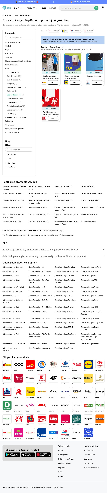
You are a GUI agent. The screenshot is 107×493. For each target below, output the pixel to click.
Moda (16, 15)
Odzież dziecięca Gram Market (40, 307)
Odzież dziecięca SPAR (37, 323)
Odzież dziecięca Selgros (64, 323)
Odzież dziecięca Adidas (64, 287)
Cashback (88, 459)
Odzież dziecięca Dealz (11, 280)
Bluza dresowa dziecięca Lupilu (38, 194)
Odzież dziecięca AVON (37, 287)
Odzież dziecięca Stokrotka (65, 276)
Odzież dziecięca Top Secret (65, 334)
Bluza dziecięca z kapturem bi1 (92, 193)
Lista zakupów (89, 454)
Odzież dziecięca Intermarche (66, 271)
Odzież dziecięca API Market (13, 287)
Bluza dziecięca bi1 (88, 186)
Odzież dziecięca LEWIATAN (39, 276)
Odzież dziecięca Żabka (64, 348)
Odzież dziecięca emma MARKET (11, 349)
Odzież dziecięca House (12, 311)
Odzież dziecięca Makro (11, 318)
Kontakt (52, 8)
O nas (60, 450)
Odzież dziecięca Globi (11, 307)
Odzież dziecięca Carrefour (65, 267)
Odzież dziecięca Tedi (11, 334)
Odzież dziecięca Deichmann (92, 296)
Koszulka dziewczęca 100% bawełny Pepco (65, 208)
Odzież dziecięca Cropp (64, 296)
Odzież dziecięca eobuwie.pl (39, 348)
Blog (44, 8)
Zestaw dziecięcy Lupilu (12, 221)
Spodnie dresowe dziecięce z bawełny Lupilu (39, 201)
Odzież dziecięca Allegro (90, 287)
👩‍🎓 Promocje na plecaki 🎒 (26, 2)
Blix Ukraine (88, 463)
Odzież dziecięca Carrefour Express (65, 281)
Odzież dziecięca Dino (11, 276)
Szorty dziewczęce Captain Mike (65, 194)
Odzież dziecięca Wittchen (65, 344)
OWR (60, 472)
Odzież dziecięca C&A (89, 291)
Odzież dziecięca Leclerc (64, 311)
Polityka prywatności (66, 459)
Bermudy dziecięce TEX (64, 186)
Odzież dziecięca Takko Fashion (90, 328)
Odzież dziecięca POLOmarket (40, 271)
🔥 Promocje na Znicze (80, 2)
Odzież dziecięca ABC (89, 280)
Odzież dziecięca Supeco (38, 327)
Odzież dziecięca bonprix (90, 344)
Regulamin (62, 467)
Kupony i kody (89, 450)
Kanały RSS (58, 487)
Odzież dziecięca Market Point (40, 318)
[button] (53, 249)
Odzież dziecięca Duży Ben (39, 300)
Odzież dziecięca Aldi (10, 271)
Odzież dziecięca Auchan (64, 291)
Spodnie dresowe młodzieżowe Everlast (14, 187)
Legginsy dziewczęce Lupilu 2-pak (66, 215)
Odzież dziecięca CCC (11, 296)
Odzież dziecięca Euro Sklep (65, 300)
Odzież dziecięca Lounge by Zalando (91, 312)
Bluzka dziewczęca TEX (64, 200)
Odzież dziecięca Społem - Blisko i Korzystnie (13, 328)
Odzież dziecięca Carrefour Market (39, 281)
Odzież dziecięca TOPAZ (64, 327)
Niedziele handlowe (91, 467)
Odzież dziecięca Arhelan (38, 291)
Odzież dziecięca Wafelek (38, 344)
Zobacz (53, 82)
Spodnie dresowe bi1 (88, 221)
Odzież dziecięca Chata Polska (40, 296)
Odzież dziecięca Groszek (64, 307)
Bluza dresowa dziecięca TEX (14, 193)
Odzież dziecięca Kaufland (91, 267)
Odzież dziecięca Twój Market (14, 344)
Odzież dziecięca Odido (90, 318)
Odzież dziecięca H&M (89, 307)
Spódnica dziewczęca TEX (12, 207)
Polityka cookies (64, 463)
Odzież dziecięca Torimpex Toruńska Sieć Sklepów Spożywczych (91, 337)
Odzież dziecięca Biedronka (13, 267)
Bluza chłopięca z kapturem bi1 (92, 207)
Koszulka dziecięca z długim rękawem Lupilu (13, 215)
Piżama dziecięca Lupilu (90, 200)
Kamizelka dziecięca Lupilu (39, 221)
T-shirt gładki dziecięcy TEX (39, 214)
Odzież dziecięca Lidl (36, 267)
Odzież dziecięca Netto (89, 271)
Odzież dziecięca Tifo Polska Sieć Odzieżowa (39, 335)
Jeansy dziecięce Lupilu (38, 207)
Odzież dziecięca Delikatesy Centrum (13, 301)
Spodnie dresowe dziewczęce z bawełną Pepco (66, 222)
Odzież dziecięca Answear (12, 291)
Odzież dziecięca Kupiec (38, 311)
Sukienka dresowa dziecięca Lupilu (39, 187)
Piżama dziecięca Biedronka (13, 200)
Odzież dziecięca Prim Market (14, 323)
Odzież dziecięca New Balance (66, 318)
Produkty (9, 15)
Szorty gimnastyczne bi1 (90, 214)
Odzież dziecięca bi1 (88, 276)
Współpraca (63, 454)
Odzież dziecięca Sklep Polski (92, 323)
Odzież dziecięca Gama (90, 300)
